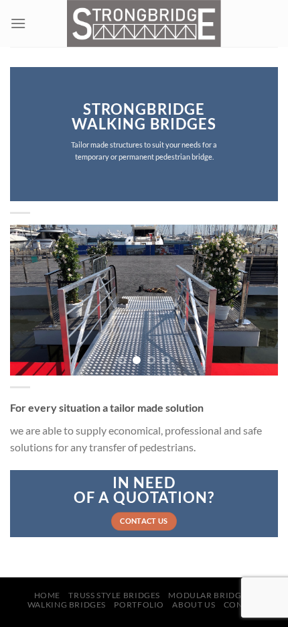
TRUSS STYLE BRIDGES (114, 595)
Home (47, 595)
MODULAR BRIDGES (209, 595)
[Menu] (18, 23)
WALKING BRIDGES (66, 605)
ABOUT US (193, 605)
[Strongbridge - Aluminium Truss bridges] (144, 23)
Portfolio (139, 605)
